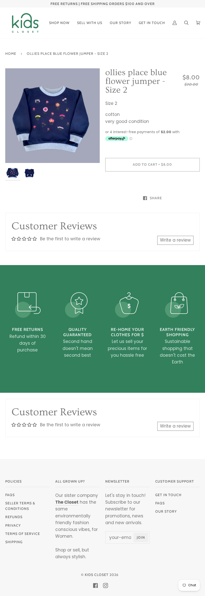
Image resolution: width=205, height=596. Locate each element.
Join (141, 537)
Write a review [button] (175, 240)
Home (10, 54)
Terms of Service (22, 534)
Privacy (13, 525)
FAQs (10, 495)
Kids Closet (96, 575)
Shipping (13, 542)
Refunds (13, 517)
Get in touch (168, 495)
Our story (166, 511)
